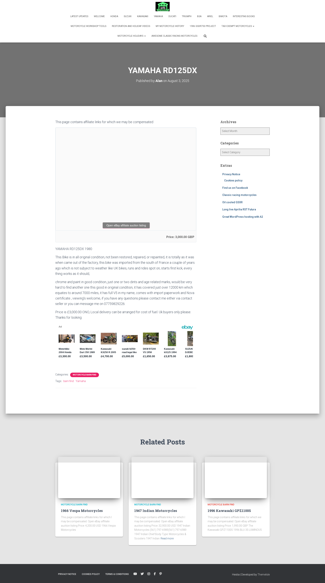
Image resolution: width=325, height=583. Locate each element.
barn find (68, 381)
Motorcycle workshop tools (88, 26)
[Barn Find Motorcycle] (162, 6)
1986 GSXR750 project (203, 26)
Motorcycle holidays (131, 36)
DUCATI (172, 16)
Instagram (149, 574)
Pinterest (161, 574)
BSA (199, 16)
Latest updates (79, 16)
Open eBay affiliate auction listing (126, 225)
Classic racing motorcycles (239, 194)
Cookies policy (233, 180)
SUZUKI (127, 16)
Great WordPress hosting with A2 (242, 216)
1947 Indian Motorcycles (155, 510)
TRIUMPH (186, 16)
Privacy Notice (231, 174)
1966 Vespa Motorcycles (82, 510)
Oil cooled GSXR (232, 202)
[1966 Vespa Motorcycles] (89, 477)
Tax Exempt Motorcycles (237, 26)
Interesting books (244, 16)
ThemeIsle (263, 574)
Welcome (99, 16)
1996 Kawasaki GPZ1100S (229, 510)
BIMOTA (223, 16)
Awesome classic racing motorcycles (174, 36)
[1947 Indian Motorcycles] (162, 477)
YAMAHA (158, 16)
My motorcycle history (170, 26)
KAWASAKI (142, 16)
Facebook (155, 574)
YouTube (135, 574)
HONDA (114, 16)
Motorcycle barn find (84, 375)
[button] (253, 26)
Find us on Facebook (235, 187)
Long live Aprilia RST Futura (239, 209)
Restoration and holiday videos (131, 26)
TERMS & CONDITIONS (117, 574)
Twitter (142, 574)
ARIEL (210, 16)
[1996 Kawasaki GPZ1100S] (236, 477)
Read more (167, 538)
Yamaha (81, 381)
